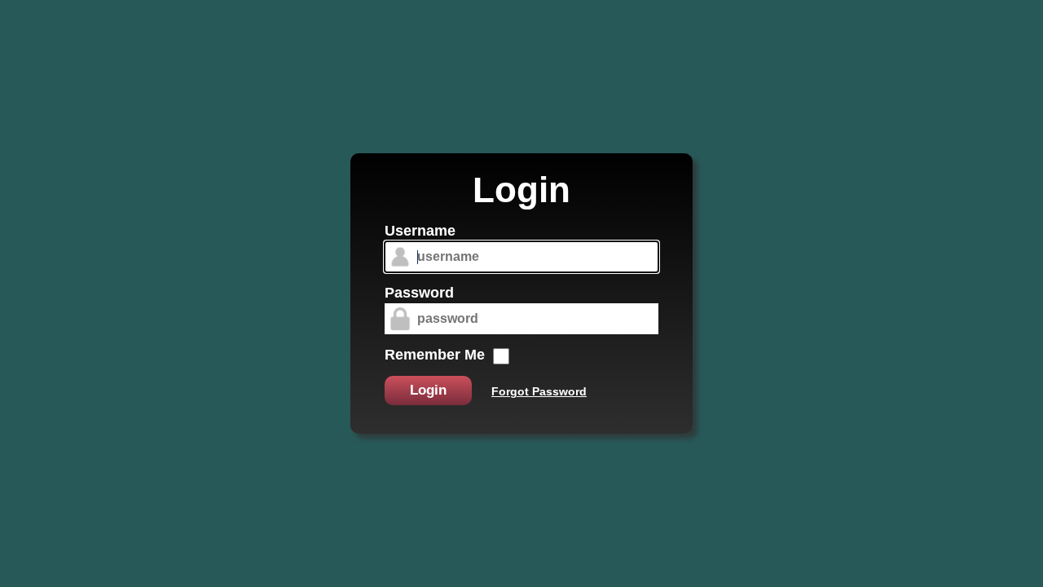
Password (419, 293)
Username (420, 231)
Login (428, 390)
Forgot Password (539, 391)
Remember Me (435, 354)
